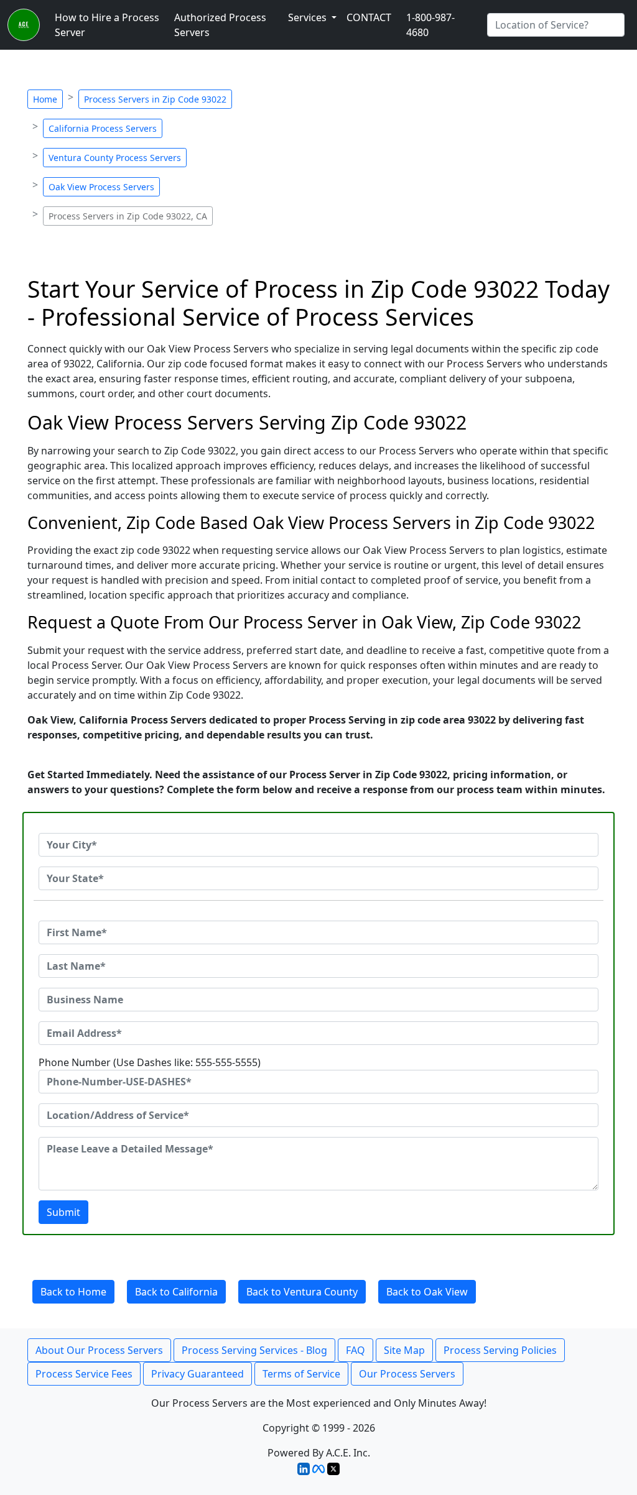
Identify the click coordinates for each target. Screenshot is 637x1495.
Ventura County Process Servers (115, 157)
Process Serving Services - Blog (254, 1350)
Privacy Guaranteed (197, 1374)
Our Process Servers (407, 1374)
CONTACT (368, 17)
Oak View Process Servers (101, 187)
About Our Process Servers (99, 1350)
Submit (63, 1212)
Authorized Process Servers (220, 25)
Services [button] (308, 17)
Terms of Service (301, 1374)
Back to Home (73, 1292)
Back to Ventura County (302, 1292)
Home (45, 99)
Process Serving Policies (500, 1350)
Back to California (176, 1292)
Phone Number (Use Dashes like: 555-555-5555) (150, 1062)
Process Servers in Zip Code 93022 (155, 99)
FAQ (355, 1350)
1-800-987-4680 (430, 25)
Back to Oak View (427, 1292)
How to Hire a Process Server (107, 25)
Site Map (404, 1350)
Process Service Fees (84, 1374)
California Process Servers (103, 128)
